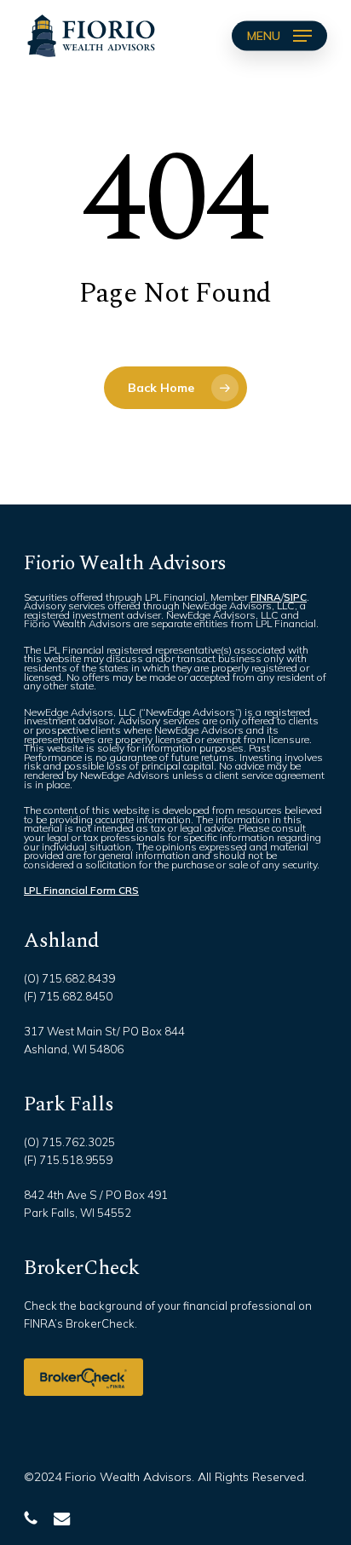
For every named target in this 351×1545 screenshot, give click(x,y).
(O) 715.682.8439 (69, 978)
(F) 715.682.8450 (68, 996)
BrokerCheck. (101, 1323)
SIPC (295, 597)
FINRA (265, 597)
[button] (279, 35)
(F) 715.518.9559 (68, 1160)
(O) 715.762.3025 (69, 1142)
